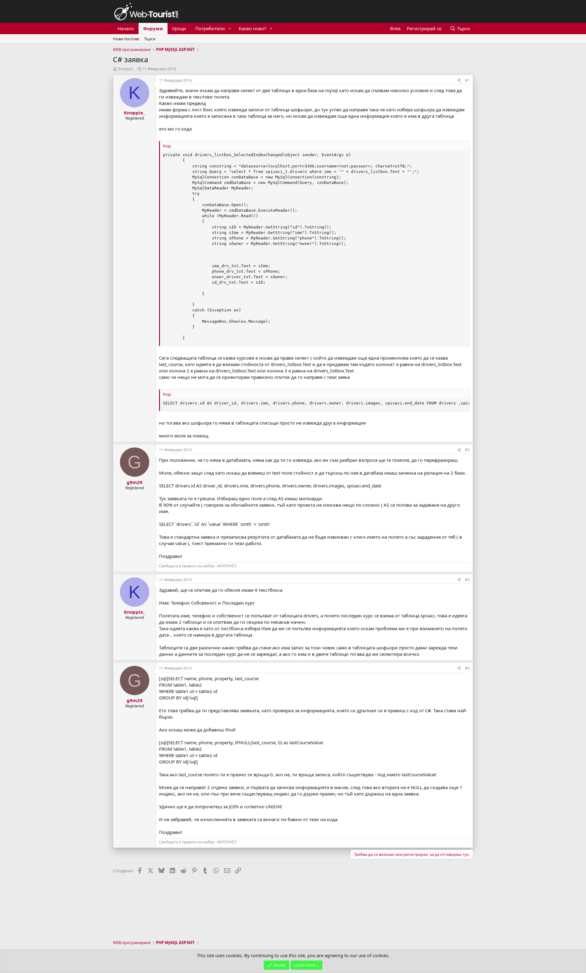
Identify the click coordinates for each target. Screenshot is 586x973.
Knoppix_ (126, 68)
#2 (467, 449)
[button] (230, 28)
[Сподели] (459, 80)
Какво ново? (252, 28)
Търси (149, 38)
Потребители (210, 28)
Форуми (153, 28)
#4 (467, 668)
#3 (467, 579)
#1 (467, 80)
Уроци (179, 28)
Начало (126, 28)
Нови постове (126, 38)
